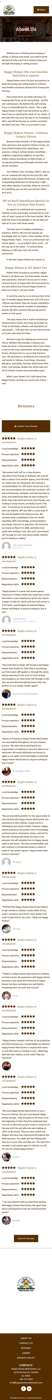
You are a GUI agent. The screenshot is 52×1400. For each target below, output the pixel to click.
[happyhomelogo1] (9, 9)
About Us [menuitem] (26, 1338)
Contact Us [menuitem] (26, 1343)
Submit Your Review (27, 426)
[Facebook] (23, 1389)
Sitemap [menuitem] (26, 1348)
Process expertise (10, 454)
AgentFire (38, 1398)
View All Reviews (26, 1238)
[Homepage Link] (26, 1284)
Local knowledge (10, 449)
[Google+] (29, 1389)
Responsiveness (9, 460)
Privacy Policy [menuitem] (26, 1358)
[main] (26, 632)
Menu (42, 10)
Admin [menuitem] (26, 1353)
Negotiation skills (10, 466)
